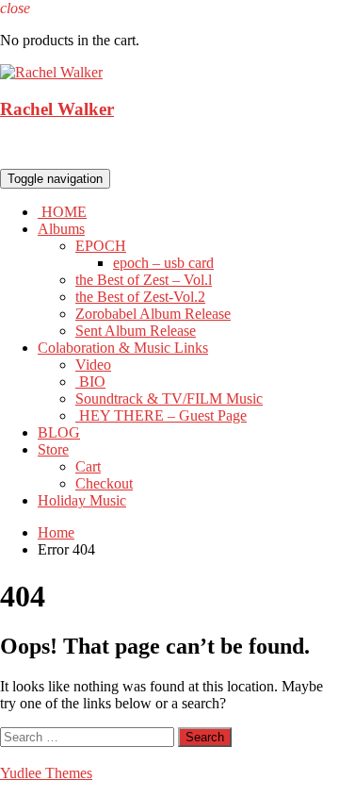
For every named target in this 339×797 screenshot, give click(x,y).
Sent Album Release (135, 331)
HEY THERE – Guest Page (161, 415)
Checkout (104, 483)
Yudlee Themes (46, 773)
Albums (61, 229)
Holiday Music (82, 500)
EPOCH (100, 246)
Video (93, 365)
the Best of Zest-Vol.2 (140, 297)
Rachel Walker (57, 109)
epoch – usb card (163, 263)
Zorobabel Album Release (153, 314)
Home (56, 532)
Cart (88, 466)
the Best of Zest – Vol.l (143, 280)
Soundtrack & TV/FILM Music (169, 398)
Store (53, 449)
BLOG (59, 432)
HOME (62, 212)
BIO (90, 382)
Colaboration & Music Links (123, 348)
